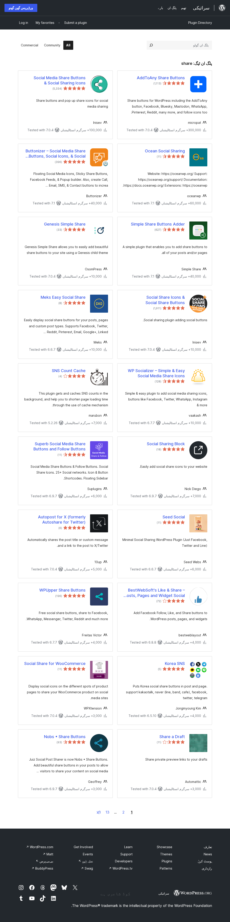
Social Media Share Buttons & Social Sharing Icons (60, 80)
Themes (166, 854)
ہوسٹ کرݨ (205, 861)
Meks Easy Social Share (63, 297)
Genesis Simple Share (65, 224)
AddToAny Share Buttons (161, 77)
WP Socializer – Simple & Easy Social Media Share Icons (156, 373)
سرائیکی (163, 893)
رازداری (207, 868)
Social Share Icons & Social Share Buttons (165, 300)
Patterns (166, 868)
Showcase (164, 847)
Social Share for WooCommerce (55, 663)
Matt (48, 854)
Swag (87, 868)
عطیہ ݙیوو (85, 861)
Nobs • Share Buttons (65, 736)
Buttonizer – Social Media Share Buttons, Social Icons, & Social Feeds (56, 154)
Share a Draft (172, 736)
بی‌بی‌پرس (44, 861)
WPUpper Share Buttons (62, 590)
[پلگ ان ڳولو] (151, 45)
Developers (124, 861)
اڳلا (99, 812)
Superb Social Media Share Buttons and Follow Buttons (59, 446)
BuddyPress (42, 868)
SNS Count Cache (69, 370)
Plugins (167, 861)
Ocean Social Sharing (165, 151)
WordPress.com (39, 847)
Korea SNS (175, 663)
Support (126, 854)
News (208, 854)
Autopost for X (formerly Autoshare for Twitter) (62, 519)
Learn (128, 847)
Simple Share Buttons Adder (158, 224)
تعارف (208, 847)
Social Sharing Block (166, 443)
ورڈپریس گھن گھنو (21, 8)
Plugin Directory (200, 23)
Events (88, 854)
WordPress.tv (121, 868)
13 (107, 812)
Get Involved (83, 847)
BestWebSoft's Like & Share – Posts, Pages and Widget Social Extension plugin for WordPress (154, 593)
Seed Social (174, 517)
